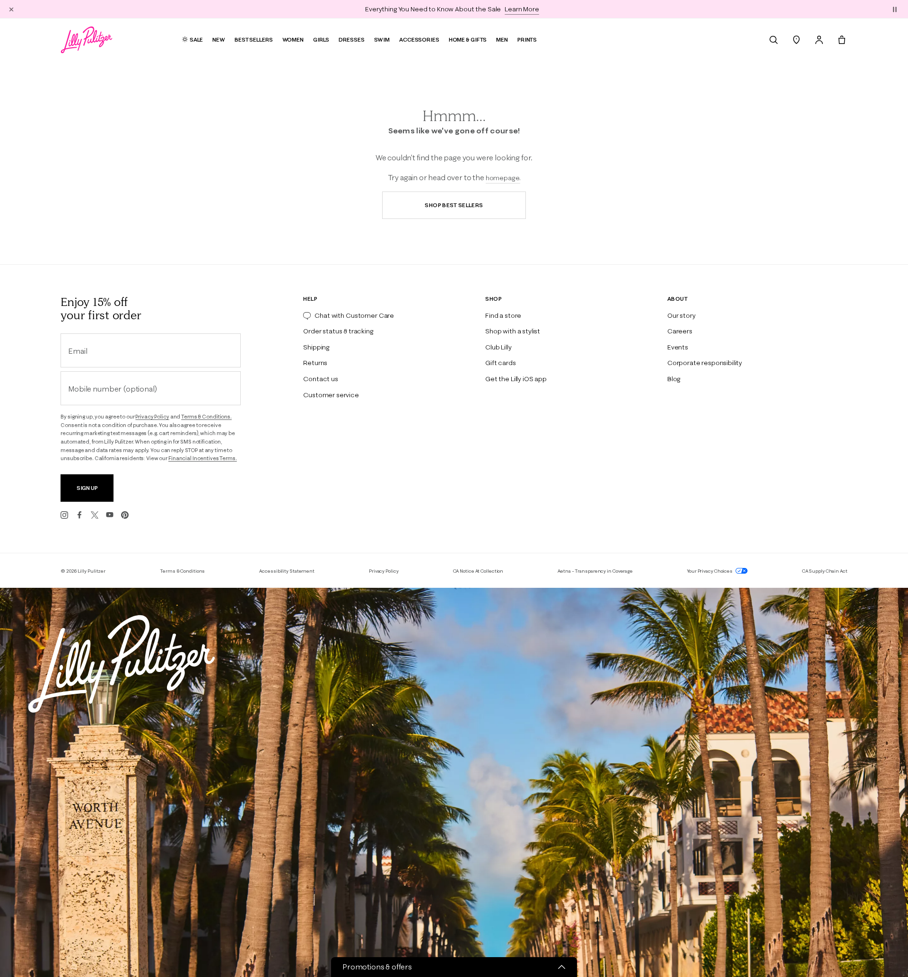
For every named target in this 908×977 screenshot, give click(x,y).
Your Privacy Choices (710, 571)
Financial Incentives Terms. (202, 458)
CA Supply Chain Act (824, 571)
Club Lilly (498, 347)
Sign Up (87, 487)
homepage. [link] (503, 178)
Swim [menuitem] (382, 39)
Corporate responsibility (704, 362)
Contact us (320, 379)
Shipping (316, 347)
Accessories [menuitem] (419, 39)
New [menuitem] (218, 39)
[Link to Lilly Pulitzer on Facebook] (79, 515)
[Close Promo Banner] (11, 9)
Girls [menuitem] (321, 39)
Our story (681, 315)
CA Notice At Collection (478, 571)
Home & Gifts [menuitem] (468, 39)
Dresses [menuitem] (351, 39)
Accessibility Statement (286, 571)
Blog (674, 379)
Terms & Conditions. (206, 416)
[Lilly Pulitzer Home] (87, 39)
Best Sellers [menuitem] (254, 39)
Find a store (503, 315)
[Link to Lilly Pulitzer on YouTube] (109, 515)
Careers (679, 331)
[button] (895, 9)
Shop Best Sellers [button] (454, 205)
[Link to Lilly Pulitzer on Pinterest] (124, 515)
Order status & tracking (338, 331)
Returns (315, 362)
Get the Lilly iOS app (516, 379)
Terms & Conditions (182, 571)
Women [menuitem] (293, 39)
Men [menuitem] (502, 39)
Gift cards (500, 362)
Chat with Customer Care (354, 315)
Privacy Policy (152, 416)
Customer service (330, 395)
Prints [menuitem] (527, 39)
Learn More (522, 9)
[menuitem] (773, 39)
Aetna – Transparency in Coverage (595, 571)
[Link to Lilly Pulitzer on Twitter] (94, 515)
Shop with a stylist (512, 331)
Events (677, 347)
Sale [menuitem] (196, 39)
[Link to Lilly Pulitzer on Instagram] (64, 515)
